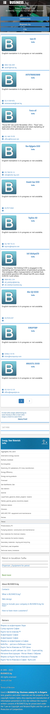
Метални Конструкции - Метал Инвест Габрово (21, 653)
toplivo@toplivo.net (11, 246)
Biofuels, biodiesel (7, 460)
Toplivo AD (32, 217)
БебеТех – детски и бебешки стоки (16, 644)
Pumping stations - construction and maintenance (17, 530)
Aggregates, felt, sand (8, 452)
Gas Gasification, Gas (8, 484)
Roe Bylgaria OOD (33, 146)
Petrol (3, 522)
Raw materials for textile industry (12, 538)
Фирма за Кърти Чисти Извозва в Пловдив (19, 656)
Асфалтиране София (9, 634)
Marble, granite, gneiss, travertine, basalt (14, 501)
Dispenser (6, 565)
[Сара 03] (9, 44)
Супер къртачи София (10, 628)
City (25, 29)
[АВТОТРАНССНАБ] (9, 80)
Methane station (6, 505)
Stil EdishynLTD (33, 253)
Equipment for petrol (20, 565)
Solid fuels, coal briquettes (10, 546)
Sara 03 (33, 38)
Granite (3, 493)
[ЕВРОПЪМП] (9, 333)
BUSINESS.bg (6, 673)
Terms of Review (8, 687)
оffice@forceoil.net (11, 139)
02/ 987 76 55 (9, 244)
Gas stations (5, 489)
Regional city (25, 24)
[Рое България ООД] (9, 151)
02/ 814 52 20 (9, 390)
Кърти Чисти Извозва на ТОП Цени (16, 647)
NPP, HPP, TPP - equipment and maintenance (16, 513)
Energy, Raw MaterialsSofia (11, 442)
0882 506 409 (9, 65)
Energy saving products (9, 476)
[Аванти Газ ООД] (9, 187)
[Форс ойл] (9, 116)
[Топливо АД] (9, 223)
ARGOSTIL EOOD (33, 363)
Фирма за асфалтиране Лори (13, 625)
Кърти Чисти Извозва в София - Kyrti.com (18, 659)
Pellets (3, 517)
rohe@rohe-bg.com (11, 175)
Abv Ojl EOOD (33, 291)
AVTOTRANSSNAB (33, 74)
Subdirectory (25, 18)
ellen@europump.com (12, 356)
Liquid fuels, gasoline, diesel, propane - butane (16, 497)
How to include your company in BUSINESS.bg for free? (23, 605)
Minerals (4, 509)
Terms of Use (6, 680)
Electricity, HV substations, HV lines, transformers (17, 468)
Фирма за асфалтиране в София (14, 641)
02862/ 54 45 (9, 354)
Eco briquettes (5, 464)
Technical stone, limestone (10, 550)
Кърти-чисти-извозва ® (11, 631)
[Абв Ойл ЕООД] (9, 297)
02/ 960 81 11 (9, 172)
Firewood (4, 480)
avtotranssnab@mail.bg (13, 103)
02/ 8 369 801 (9, 101)
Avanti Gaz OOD (32, 182)
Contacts (5, 589)
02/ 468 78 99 (9, 136)
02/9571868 (9, 208)
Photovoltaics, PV (7, 526)
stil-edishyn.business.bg (13, 285)
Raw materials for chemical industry (13, 534)
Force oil (32, 110)
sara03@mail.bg (10, 67)
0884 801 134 (9, 279)
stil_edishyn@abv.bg (11, 282)
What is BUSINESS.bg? (11, 594)
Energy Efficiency (7, 472)
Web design (7, 599)
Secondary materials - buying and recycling (15, 542)
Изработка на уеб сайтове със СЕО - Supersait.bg (22, 650)
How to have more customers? (15, 610)
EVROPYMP (32, 327)
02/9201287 (9, 318)
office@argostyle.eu (11, 392)
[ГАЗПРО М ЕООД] (9, 259)
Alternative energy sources (10, 456)
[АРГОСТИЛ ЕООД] (9, 369)
